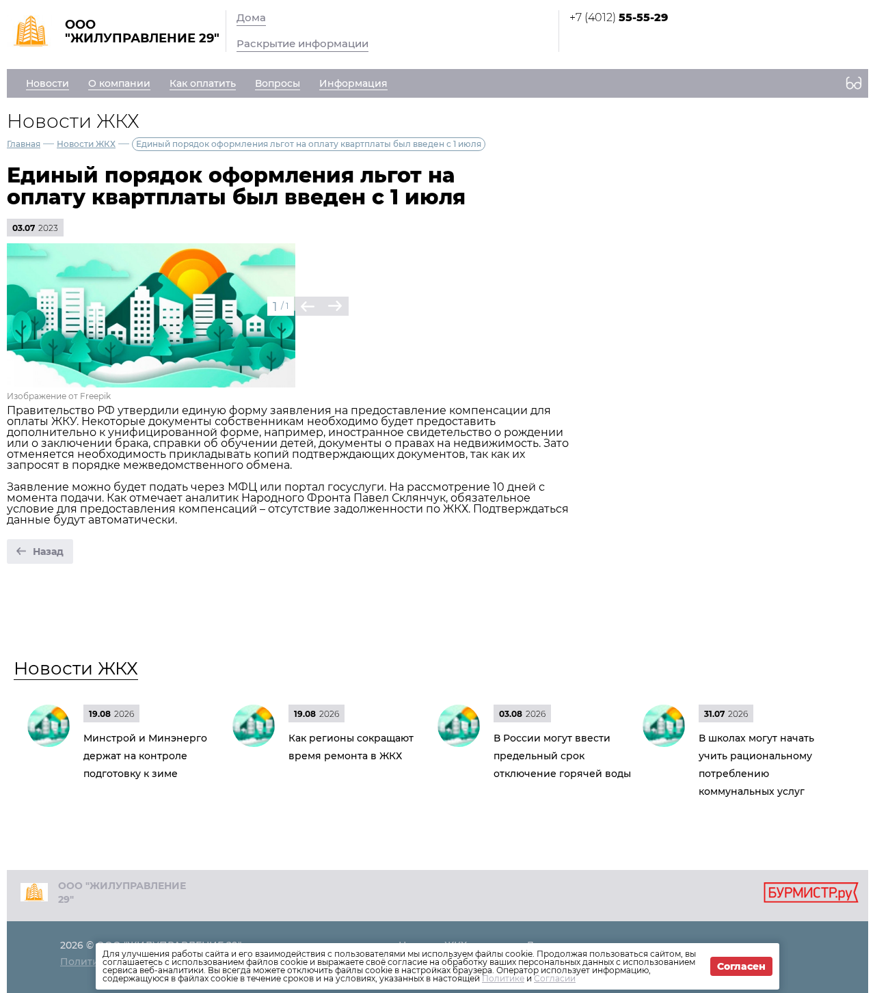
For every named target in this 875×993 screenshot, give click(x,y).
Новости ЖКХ (86, 144)
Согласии (555, 978)
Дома (251, 17)
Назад (48, 551)
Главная (23, 144)
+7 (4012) (618, 17)
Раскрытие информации (302, 43)
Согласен (741, 966)
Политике (503, 978)
